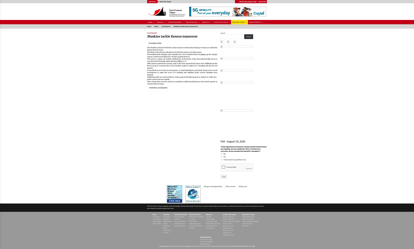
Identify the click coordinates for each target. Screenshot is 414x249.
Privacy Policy (210, 228)
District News (157, 221)
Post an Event (227, 233)
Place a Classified (179, 221)
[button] (236, 2)
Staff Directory (227, 228)
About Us (205, 22)
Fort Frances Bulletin (206, 242)
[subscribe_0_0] (237, 51)
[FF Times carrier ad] (237, 122)
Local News (156, 217)
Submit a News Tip (228, 219)
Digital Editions (255, 22)
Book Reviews (167, 221)
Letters (165, 224)
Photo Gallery (157, 224)
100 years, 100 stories (195, 226)
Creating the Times (211, 226)
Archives (191, 228)
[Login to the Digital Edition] (213, 186)
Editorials (166, 219)
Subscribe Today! (238, 22)
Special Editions (205, 244)
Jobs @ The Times (228, 235)
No (224, 157)
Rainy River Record (194, 224)
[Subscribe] (243, 186)
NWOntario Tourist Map (196, 217)
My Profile (262, 2)
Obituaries (166, 226)
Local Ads (177, 219)
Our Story (209, 217)
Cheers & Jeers (227, 224)
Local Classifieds (179, 217)
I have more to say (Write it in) (234, 160)
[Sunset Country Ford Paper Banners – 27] (237, 95)
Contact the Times (221, 22)
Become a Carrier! (179, 226)
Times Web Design (211, 221)
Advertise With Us (179, 224)
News (150, 22)
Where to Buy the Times (213, 224)
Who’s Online (193, 221)
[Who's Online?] (193, 194)
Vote (223, 177)
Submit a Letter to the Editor (231, 221)
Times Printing (210, 219)
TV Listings (192, 219)
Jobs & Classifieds (174, 22)
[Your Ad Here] (231, 186)
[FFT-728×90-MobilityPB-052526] (227, 11)
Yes (224, 154)
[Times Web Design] (174, 194)
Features (160, 22)
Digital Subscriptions (248, 217)
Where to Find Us (228, 230)
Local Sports (152, 33)
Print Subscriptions (248, 219)
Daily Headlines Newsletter (250, 221)
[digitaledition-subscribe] (237, 75)
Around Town (167, 230)
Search (223, 33)
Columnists (166, 217)
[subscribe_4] (237, 63)
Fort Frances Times (175, 11)
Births (165, 228)
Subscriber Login (247, 224)
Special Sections (192, 22)
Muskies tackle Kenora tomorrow (172, 36)
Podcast (166, 233)
